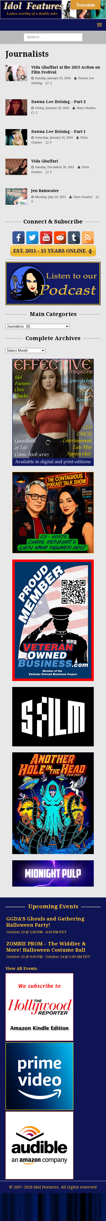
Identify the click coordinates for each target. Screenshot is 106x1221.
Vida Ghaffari (44, 161)
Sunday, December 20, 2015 (54, 167)
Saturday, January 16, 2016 (54, 137)
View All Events (21, 968)
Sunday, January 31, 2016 (53, 78)
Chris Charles (86, 108)
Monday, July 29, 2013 (50, 197)
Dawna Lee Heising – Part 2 (58, 102)
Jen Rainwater (45, 190)
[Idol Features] (53, 16)
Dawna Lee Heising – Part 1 (58, 131)
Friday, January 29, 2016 (52, 108)
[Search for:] (53, 37)
